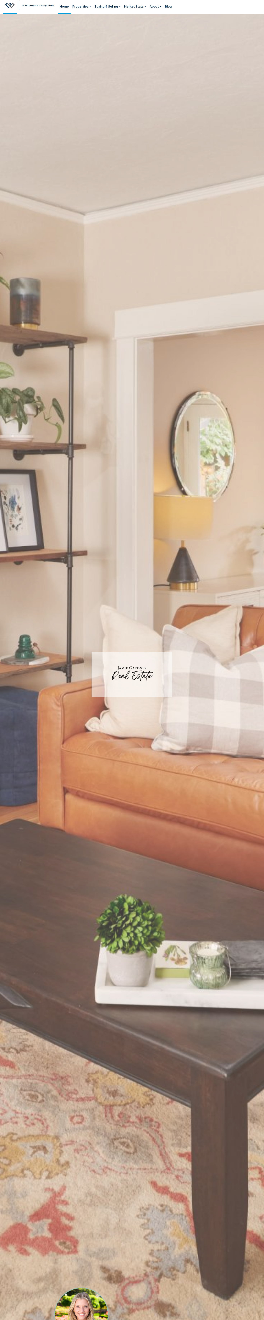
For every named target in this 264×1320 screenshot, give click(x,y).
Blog (168, 6)
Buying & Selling (108, 9)
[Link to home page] (10, 7)
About (156, 9)
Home (64, 6)
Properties (82, 9)
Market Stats (135, 9)
